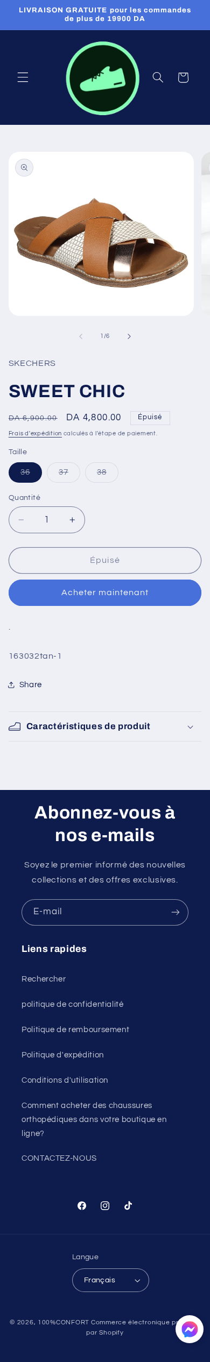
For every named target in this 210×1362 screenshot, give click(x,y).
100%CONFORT (63, 1322)
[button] (22, 77)
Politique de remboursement (75, 1030)
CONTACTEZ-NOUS (59, 1158)
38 (107, 475)
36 (31, 475)
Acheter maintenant (105, 592)
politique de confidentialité (73, 1004)
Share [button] (30, 685)
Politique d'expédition (63, 1055)
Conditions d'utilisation (65, 1080)
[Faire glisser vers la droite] (129, 336)
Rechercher (44, 979)
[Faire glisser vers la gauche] (81, 336)
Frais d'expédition (35, 433)
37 (69, 475)
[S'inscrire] (175, 912)
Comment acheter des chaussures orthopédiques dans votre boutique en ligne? (94, 1120)
